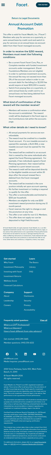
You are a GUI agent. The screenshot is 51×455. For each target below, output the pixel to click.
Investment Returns (12, 276)
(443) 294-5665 (21, 339)
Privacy (27, 305)
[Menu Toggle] (3, 5)
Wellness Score (10, 281)
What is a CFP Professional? (17, 325)
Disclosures (29, 296)
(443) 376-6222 (27, 343)
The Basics (33, 262)
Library (32, 267)
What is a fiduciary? (13, 328)
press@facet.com (26, 361)
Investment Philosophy (14, 267)
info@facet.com (11, 359)
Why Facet (8, 262)
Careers (7, 305)
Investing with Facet (13, 272)
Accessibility (29, 310)
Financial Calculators (13, 285)
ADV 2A (13, 444)
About (6, 296)
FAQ (31, 272)
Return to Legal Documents (25, 18)
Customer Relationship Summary (32, 444)
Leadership (9, 301)
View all (43, 320)
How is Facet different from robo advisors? (23, 331)
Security (27, 301)
